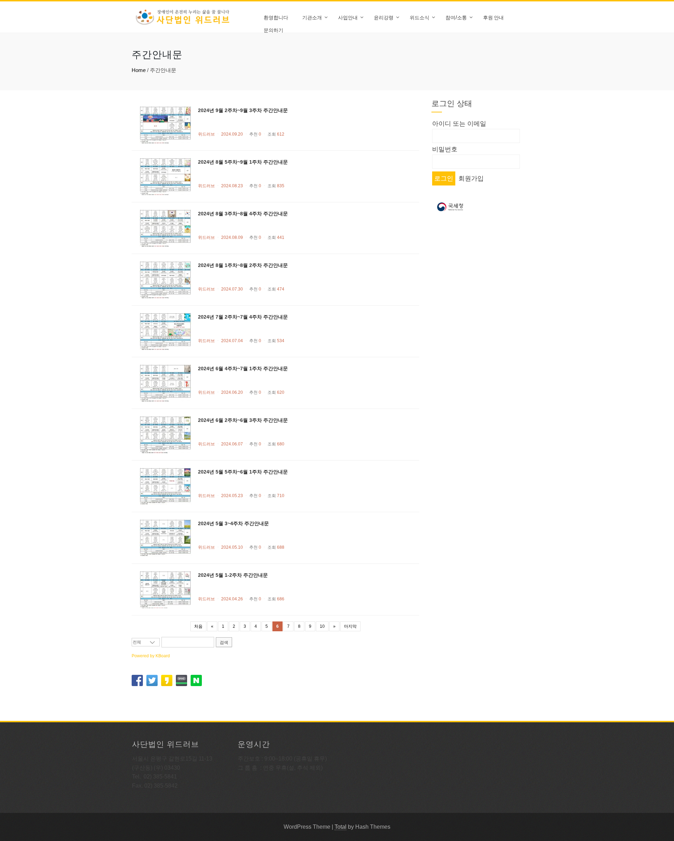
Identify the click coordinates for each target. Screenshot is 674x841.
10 (322, 626)
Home (139, 70)
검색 (224, 642)
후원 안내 (493, 17)
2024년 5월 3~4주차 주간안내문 (233, 523)
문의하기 (273, 29)
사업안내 (348, 17)
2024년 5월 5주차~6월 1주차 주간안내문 (243, 472)
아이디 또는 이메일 (459, 123)
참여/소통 (456, 17)
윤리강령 (384, 17)
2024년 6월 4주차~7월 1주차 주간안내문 (243, 368)
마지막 (350, 626)
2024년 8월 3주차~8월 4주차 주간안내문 (243, 213)
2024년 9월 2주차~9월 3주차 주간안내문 (243, 110)
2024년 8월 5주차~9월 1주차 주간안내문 (243, 162)
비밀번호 (444, 149)
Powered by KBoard (151, 655)
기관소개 (312, 17)
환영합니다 (276, 17)
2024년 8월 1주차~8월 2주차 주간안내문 (243, 265)
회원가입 (471, 178)
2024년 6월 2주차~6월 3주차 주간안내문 (243, 420)
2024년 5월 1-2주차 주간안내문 (233, 575)
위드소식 (419, 17)
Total (340, 827)
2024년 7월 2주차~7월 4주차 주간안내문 (243, 317)
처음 (198, 626)
